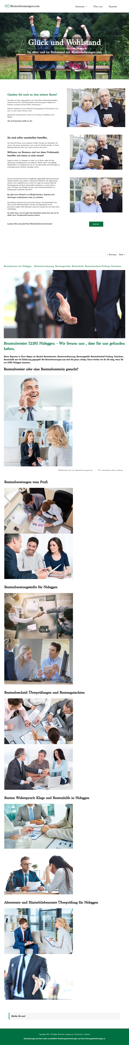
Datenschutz (79, 1034)
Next (121, 254)
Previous (113, 254)
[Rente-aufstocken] (96, 175)
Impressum (69, 1034)
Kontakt (87, 1034)
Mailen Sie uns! (18, 1016)
